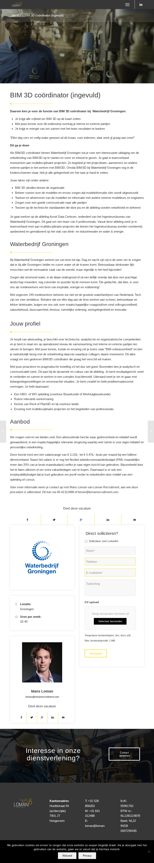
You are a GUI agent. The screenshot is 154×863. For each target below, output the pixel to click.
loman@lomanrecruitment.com (42, 697)
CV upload (92, 602)
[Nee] (149, 852)
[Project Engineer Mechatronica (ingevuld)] (151, 432)
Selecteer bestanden (110, 621)
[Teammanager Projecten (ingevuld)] (3, 432)
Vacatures (18, 15)
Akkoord (67, 855)
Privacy (87, 855)
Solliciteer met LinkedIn (103, 541)
